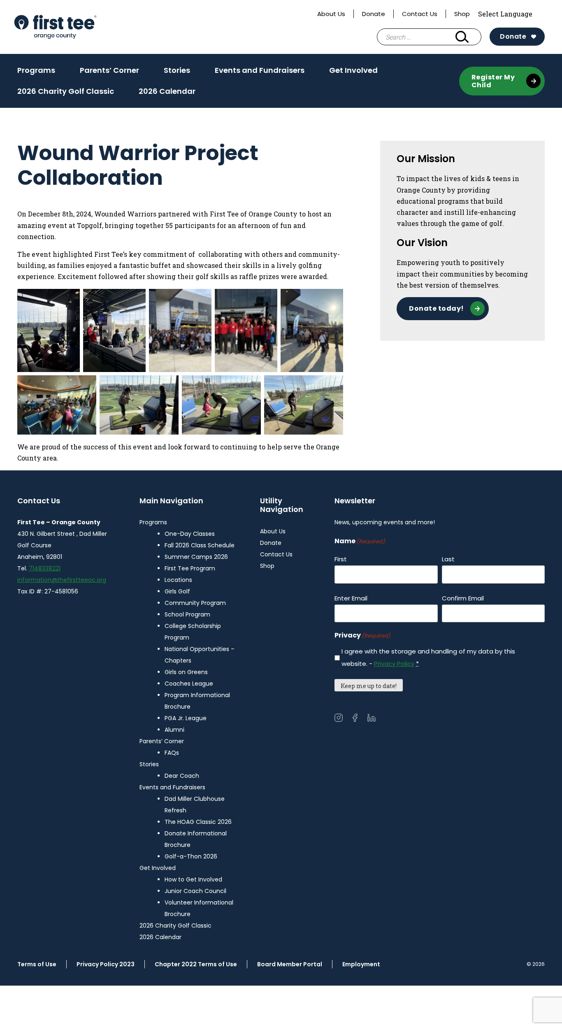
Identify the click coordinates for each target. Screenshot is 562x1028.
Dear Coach (182, 776)
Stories (177, 73)
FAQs (172, 753)
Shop (462, 13)
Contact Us (419, 13)
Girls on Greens (186, 672)
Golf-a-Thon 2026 (191, 856)
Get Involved (353, 73)
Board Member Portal (289, 964)
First (340, 559)
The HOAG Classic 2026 (198, 822)
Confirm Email (463, 598)
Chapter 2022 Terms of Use (196, 964)
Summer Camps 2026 (196, 557)
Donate (373, 13)
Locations (178, 580)
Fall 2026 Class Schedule (200, 545)
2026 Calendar (167, 91)
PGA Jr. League (186, 718)
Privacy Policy (394, 663)
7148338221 (44, 568)
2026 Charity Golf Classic (65, 91)
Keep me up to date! (369, 686)
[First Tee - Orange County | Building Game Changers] (73, 27)
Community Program (195, 603)
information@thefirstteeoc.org (61, 580)
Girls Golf (177, 591)
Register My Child (493, 81)
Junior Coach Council (195, 891)
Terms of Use (36, 964)
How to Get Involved (193, 879)
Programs (36, 73)
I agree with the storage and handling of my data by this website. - (428, 657)
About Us (331, 13)
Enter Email (350, 598)
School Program (187, 614)
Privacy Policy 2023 (106, 964)
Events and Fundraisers (259, 73)
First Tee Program (190, 568)
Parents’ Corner (109, 73)
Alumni (174, 730)
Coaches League (189, 683)
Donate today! (436, 308)
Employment (361, 964)
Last (448, 559)
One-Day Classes (190, 534)
